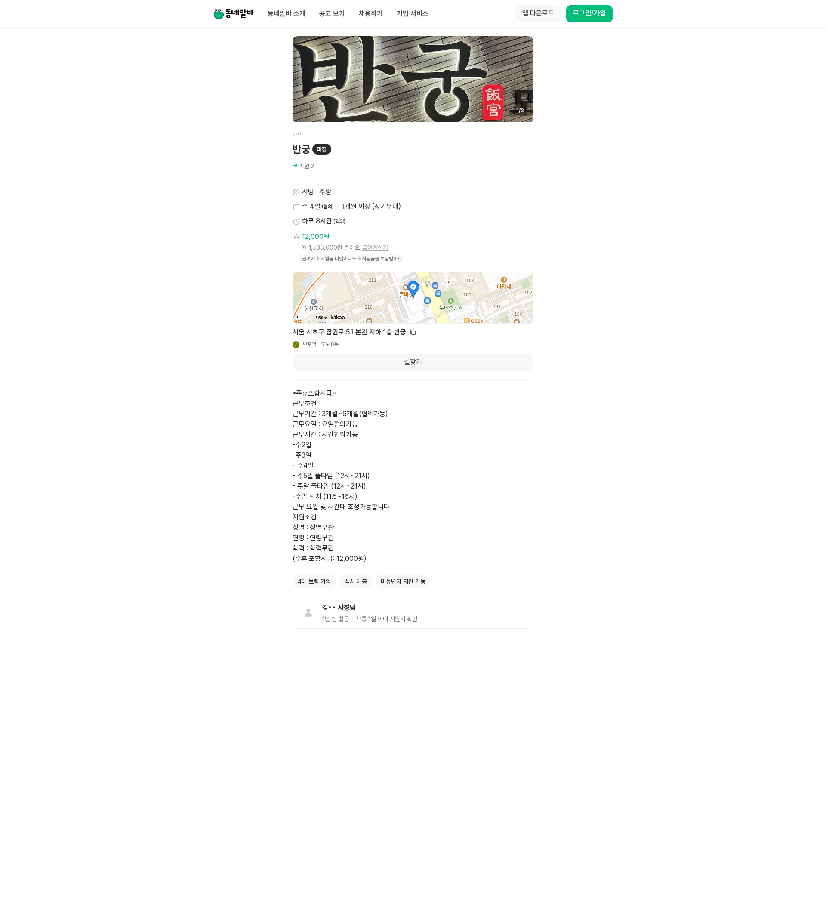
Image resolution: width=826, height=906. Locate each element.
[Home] (233, 14)
